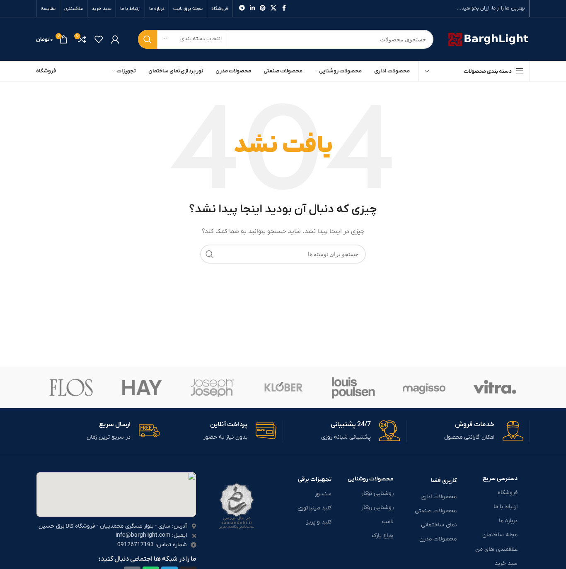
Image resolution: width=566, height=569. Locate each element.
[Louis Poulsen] (353, 387)
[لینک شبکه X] (273, 8)
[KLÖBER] (283, 387)
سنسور (323, 494)
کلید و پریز (318, 522)
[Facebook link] (284, 8)
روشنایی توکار (377, 493)
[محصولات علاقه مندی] (98, 39)
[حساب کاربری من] (115, 39)
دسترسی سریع (500, 479)
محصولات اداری (439, 497)
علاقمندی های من (496, 549)
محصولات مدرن (438, 539)
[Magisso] (424, 387)
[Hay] (141, 387)
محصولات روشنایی (371, 479)
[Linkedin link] (252, 8)
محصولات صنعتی (436, 511)
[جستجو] (147, 39)
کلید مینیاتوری (314, 508)
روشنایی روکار (377, 507)
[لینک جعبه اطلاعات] (464, 431)
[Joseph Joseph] (212, 387)
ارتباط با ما (505, 507)
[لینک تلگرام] (242, 8)
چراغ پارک (383, 536)
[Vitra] (495, 387)
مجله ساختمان (500, 535)
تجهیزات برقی (314, 479)
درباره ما (508, 521)
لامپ (388, 522)
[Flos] (71, 387)
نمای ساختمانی (439, 525)
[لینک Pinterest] (262, 8)
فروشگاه (508, 493)
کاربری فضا (444, 481)
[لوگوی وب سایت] (488, 39)
